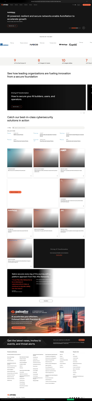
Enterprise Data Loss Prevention (12, 373)
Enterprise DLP (22, 378)
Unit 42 (74, 374)
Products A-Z (75, 365)
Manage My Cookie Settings (70, 399)
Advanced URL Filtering (11, 367)
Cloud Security (35, 357)
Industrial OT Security (10, 378)
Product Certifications (76, 367)
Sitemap (74, 370)
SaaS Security (9, 380)
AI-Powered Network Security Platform (14, 354)
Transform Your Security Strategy (50, 381)
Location (61, 365)
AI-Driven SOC (35, 368)
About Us (61, 354)
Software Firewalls (23, 360)
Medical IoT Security (10, 376)
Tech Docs (74, 372)
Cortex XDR (35, 372)
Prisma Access (22, 380)
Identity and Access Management (50, 358)
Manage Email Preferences (77, 363)
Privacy (8, 397)
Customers (62, 361)
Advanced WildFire (10, 369)
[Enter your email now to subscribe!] (65, 340)
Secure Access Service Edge (25, 370)
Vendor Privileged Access (49, 372)
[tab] (69, 28)
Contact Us (62, 358)
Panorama (21, 367)
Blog (73, 354)
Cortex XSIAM (35, 370)
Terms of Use (18, 397)
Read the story (11, 24)
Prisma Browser (22, 382)
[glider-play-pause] (83, 28)
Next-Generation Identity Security (51, 354)
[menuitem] (5, 4)
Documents (23, 397)
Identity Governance (48, 361)
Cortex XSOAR (35, 374)
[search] (73, 4)
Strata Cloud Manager (23, 362)
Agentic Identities (48, 365)
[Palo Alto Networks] (5, 4)
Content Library (75, 358)
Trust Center (13, 397)
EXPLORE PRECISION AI (17, 327)
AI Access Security (10, 360)
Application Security (36, 360)
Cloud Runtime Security (37, 364)
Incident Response (48, 379)
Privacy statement (42, 399)
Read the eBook (16, 106)
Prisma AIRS (9, 358)
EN (75, 5)
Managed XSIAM (35, 380)
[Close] (91, 399)
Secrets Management (49, 367)
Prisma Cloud (35, 366)
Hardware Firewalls (23, 358)
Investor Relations (63, 363)
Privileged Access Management (50, 356)
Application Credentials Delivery (50, 370)
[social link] (70, 397)
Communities (75, 356)
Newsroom (61, 367)
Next (84, 113)
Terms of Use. (66, 343)
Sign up (80, 339)
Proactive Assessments (49, 377)
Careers (61, 356)
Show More (46, 300)
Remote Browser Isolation (24, 385)
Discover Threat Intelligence (50, 383)
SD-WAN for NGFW (23, 364)
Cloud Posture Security (37, 362)
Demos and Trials (87, 4)
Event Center (75, 361)
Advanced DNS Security (11, 371)
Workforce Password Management (51, 363)
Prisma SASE (22, 372)
